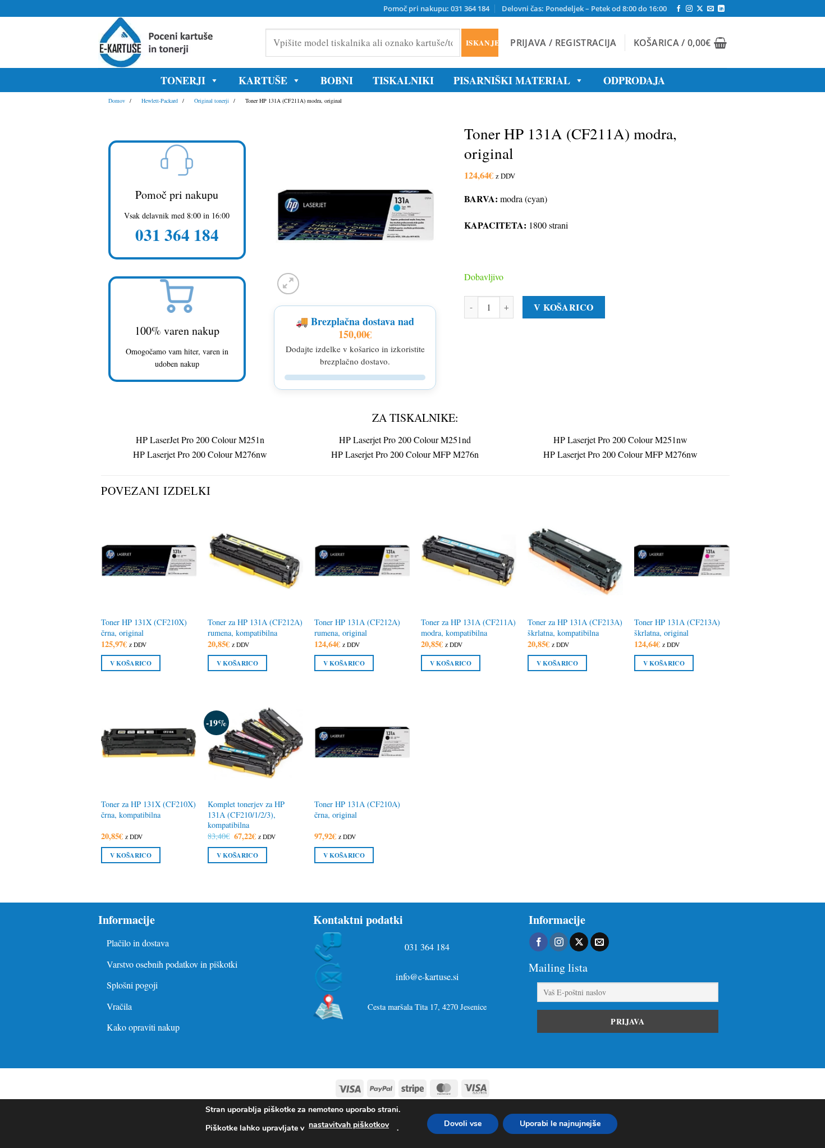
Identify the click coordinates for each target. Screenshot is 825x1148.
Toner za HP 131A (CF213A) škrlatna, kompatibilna (575, 627)
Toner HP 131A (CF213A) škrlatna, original (677, 627)
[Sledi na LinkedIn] (721, 9)
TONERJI (183, 80)
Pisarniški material (511, 80)
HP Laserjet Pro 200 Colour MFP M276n (405, 454)
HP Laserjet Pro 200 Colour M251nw (620, 439)
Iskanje (482, 42)
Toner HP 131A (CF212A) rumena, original (357, 627)
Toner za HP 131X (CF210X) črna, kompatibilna (148, 809)
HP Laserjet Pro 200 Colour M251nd (405, 439)
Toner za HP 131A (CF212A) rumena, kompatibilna (255, 627)
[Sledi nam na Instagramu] (689, 9)
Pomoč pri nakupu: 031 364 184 (436, 8)
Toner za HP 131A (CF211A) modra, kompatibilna (468, 627)
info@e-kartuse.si (427, 977)
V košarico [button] (131, 663)
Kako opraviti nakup (143, 1027)
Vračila (119, 1006)
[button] (563, 43)
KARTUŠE (263, 80)
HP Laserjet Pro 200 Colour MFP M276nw (620, 454)
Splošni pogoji (132, 985)
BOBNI (336, 80)
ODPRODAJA (634, 80)
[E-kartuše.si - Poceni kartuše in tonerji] (173, 42)
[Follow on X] (699, 9)
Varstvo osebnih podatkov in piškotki (172, 964)
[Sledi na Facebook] (678, 9)
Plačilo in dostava (138, 943)
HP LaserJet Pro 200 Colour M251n (200, 439)
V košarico (564, 306)
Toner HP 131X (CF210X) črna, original (144, 627)
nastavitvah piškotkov (349, 1124)
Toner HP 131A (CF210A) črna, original (357, 809)
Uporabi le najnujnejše (560, 1123)
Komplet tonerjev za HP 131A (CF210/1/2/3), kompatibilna (246, 814)
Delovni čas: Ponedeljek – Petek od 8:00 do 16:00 (584, 8)
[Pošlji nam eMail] (710, 9)
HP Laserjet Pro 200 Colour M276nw (200, 454)
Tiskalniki (403, 80)
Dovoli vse (463, 1123)
